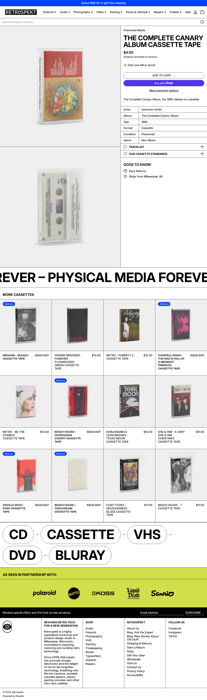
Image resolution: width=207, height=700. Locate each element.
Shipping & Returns (139, 643)
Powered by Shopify (13, 696)
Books (90, 652)
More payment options (164, 90)
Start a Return (136, 647)
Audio (89, 628)
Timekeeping (94, 648)
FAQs (130, 651)
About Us (133, 628)
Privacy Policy (136, 671)
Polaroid (91, 632)
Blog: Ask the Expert (140, 632)
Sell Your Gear (136, 655)
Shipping (128, 56)
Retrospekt (17, 692)
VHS (88, 640)
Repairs (90, 663)
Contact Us (134, 667)
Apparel (91, 660)
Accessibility (135, 675)
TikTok (173, 636)
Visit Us (132, 663)
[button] (202, 12)
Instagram (175, 632)
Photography (94, 636)
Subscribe (193, 612)
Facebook (175, 628)
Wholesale (133, 659)
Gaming (90, 644)
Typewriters (93, 656)
